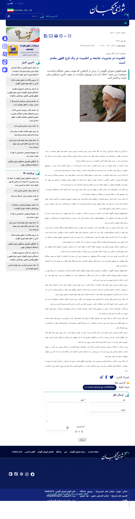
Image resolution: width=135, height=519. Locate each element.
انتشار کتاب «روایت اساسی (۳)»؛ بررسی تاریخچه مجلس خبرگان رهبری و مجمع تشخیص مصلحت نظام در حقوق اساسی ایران (24, 115)
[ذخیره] (45, 36)
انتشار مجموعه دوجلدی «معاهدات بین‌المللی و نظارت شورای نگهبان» (25, 206)
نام (124, 400)
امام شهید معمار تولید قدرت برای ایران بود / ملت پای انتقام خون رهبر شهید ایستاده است (23, 144)
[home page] (108, 9)
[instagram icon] (5, 47)
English (20, 3)
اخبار (111, 33)
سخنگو (59, 451)
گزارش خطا (120, 382)
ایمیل (123, 410)
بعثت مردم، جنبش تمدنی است (25, 126)
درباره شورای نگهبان (77, 451)
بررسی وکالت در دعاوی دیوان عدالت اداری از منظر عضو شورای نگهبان (24, 82)
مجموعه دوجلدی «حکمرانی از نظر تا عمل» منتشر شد (24, 154)
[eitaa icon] (5, 62)
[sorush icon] (5, 39)
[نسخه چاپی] (56, 36)
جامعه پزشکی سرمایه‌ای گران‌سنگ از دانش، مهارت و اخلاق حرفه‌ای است (24, 103)
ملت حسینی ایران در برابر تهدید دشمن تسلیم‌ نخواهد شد (23, 267)
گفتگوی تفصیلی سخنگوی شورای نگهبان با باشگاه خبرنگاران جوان (23, 163)
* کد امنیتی (80, 426)
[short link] (99, 387)
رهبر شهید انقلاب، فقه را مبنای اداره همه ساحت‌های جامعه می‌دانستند (24, 133)
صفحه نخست (120, 33)
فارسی (10, 3)
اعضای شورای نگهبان (46, 451)
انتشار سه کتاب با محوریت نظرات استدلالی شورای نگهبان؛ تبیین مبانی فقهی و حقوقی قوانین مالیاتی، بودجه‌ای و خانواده (23, 92)
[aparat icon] (5, 54)
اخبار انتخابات (17, 451)
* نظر (83, 400)
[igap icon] (5, 70)
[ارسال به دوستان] (51, 36)
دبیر (65, 451)
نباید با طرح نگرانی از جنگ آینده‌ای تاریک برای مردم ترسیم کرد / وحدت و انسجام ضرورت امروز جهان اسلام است (24, 71)
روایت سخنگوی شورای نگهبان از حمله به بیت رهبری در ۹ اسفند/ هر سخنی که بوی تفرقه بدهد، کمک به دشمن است (22, 182)
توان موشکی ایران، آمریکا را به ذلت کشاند (24, 198)
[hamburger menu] (125, 23)
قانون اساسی (30, 451)
